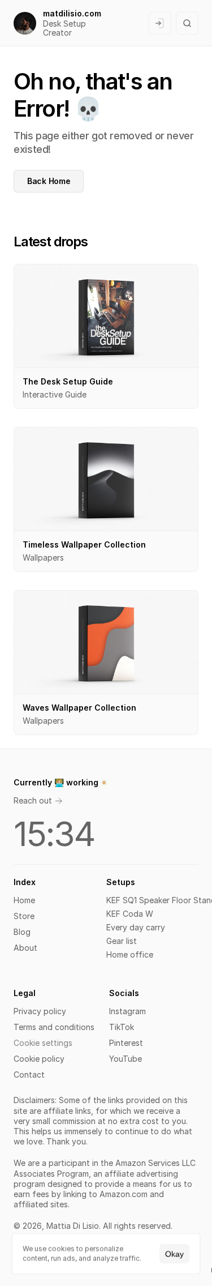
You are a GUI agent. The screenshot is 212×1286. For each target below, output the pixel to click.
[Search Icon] (187, 23)
